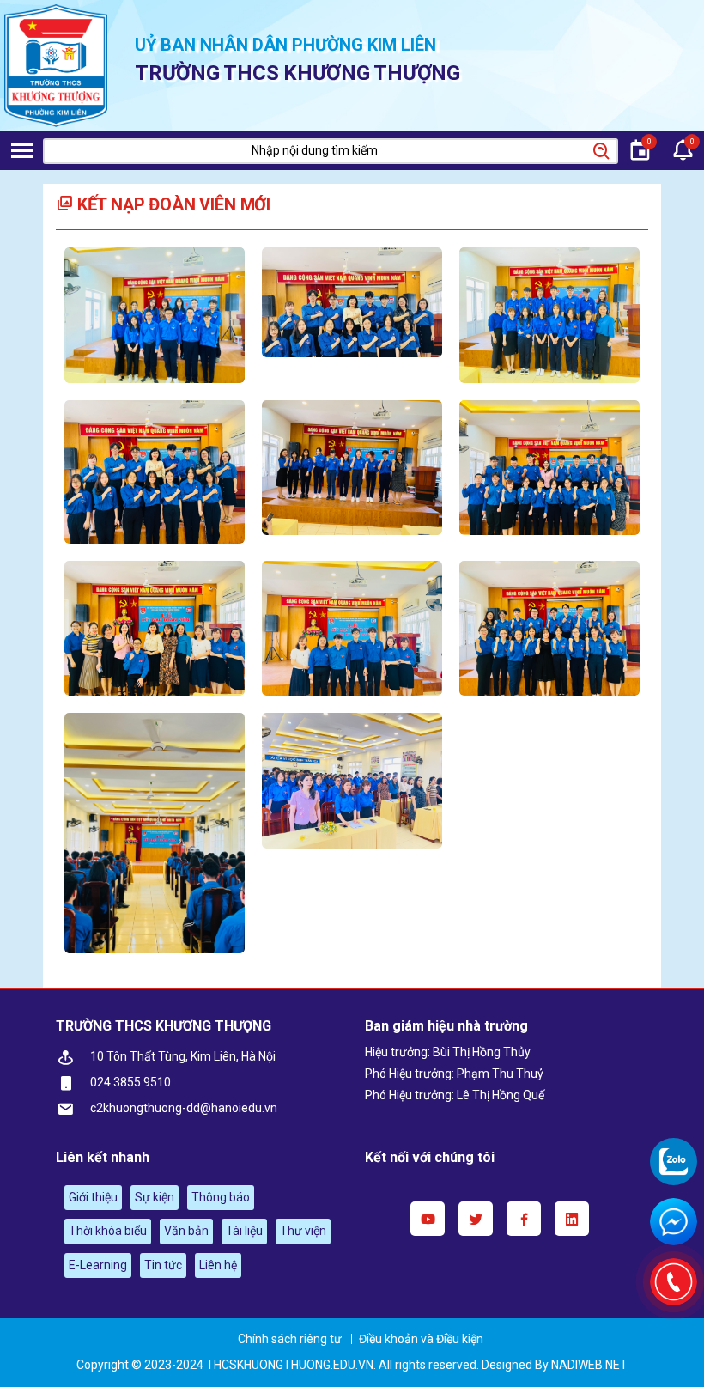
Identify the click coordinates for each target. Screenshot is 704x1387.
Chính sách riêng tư (290, 1339)
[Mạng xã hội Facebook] (524, 1218)
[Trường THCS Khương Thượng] (55, 65)
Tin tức (163, 1265)
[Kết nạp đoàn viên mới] (154, 315)
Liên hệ (218, 1265)
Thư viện (303, 1231)
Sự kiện (154, 1197)
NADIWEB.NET (589, 1365)
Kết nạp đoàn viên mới (171, 204)
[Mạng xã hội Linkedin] (572, 1218)
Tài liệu (244, 1231)
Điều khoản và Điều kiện (421, 1339)
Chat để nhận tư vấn (673, 1221)
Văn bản (186, 1231)
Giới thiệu (93, 1197)
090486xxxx (673, 1161)
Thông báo (220, 1197)
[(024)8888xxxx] (673, 1281)
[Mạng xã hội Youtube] (427, 1218)
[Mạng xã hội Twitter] (475, 1218)
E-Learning (98, 1265)
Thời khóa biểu (108, 1231)
